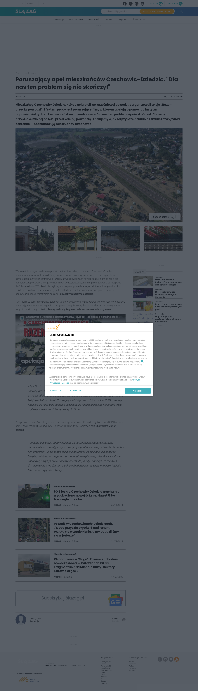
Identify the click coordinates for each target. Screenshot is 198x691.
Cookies (65, 383)
